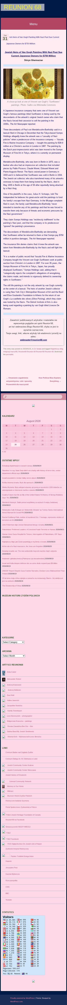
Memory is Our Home (15, 786)
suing (7, 292)
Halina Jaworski (13, 700)
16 (60, 437)
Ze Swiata (37, 349)
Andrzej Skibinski (14, 690)
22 (51, 441)
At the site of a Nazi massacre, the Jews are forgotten (22, 546)
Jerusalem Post (11, 868)
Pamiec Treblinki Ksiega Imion (22, 856)
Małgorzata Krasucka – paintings (19, 721)
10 (6, 437)
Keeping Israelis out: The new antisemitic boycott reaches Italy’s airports (29, 551)
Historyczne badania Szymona (17, 801)
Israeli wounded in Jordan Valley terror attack (19, 478)
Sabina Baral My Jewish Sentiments (20, 731)
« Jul (4, 452)
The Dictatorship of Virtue (11, 586)
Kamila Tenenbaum (14, 711)
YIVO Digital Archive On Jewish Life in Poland (23, 844)
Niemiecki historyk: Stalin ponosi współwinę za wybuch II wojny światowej (29, 502)
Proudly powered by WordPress (22, 998)
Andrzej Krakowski (14, 685)
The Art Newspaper (18, 124)
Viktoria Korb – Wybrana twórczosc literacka (24, 737)
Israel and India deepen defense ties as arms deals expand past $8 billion (29, 563)
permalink (9, 354)
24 (6, 444)
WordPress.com (16, 1001)
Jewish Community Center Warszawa (21, 770)
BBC (7, 893)
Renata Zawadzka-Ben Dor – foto (20, 726)
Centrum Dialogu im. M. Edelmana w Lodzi (21, 759)
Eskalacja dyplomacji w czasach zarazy (17, 466)
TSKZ (8, 833)
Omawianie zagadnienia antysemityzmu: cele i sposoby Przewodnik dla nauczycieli (19, 381)
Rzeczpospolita (11, 880)
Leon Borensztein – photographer (19, 716)
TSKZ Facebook (12, 839)
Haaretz (8, 861)
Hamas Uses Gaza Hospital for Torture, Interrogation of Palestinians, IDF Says (32, 534)
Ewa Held (10, 695)
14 (42, 437)
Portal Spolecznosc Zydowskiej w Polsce (21, 807)
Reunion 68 (22, 7)
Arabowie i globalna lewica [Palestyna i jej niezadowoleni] (23, 559)
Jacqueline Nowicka (14, 705)
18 (16, 441)
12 (24, 437)
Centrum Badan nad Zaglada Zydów (19, 752)
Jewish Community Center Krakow (20, 765)
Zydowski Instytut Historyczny (17, 849)
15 (51, 437)
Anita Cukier (11, 672)
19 (24, 441)
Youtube (8, 900)
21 (42, 441)
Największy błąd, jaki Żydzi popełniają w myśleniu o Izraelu (24, 542)
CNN (7, 887)
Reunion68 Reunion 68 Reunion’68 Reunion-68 (36, 352)
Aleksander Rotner (14, 679)
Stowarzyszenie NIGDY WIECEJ (18, 827)
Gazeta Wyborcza (12, 874)
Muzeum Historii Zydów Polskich (19, 796)
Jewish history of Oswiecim (15, 775)
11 (15, 437)
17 (6, 441)
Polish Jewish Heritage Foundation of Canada (23, 815)
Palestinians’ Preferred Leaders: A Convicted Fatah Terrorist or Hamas (28, 529)
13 (33, 437)
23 (60, 441)
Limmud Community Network (20, 781)
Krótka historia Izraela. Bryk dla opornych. (18, 482)
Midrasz (9, 791)
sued (11, 305)
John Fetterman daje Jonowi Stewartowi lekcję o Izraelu (23, 525)
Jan (5, 36)
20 (33, 441)
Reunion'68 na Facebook (14, 820)
